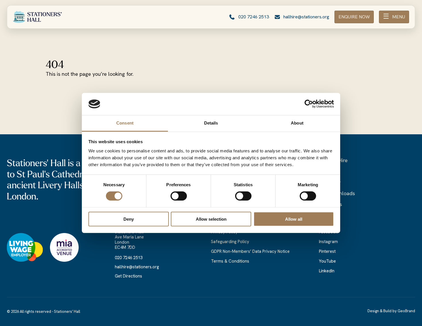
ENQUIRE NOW (354, 17)
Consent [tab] (124, 123)
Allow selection (211, 218)
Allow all (293, 218)
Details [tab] (211, 123)
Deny (128, 218)
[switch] (179, 196)
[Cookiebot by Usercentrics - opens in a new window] (309, 104)
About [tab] (297, 123)
